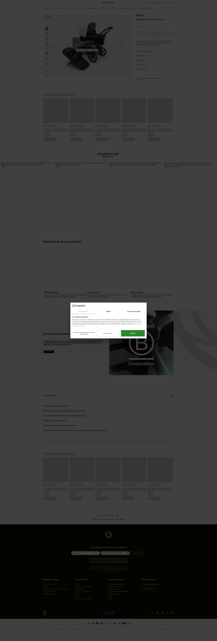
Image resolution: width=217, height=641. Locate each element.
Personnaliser (107, 333)
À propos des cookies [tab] (134, 311)
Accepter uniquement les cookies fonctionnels (84, 333)
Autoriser (133, 333)
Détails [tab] (108, 311)
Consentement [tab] (83, 311)
